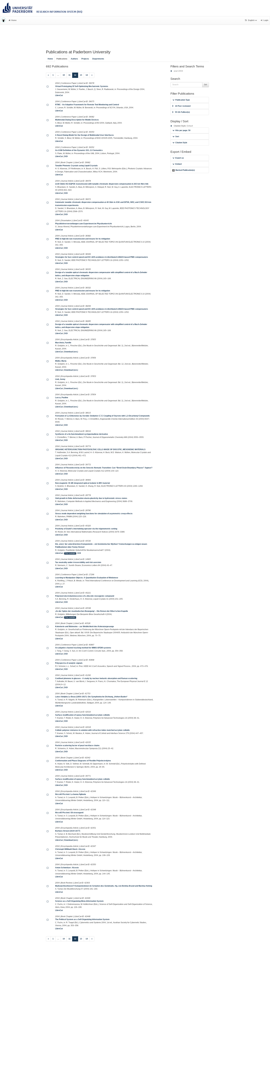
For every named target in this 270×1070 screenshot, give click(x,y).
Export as (179, 158)
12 (76, 75)
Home (14, 20)
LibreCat (59, 95)
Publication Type (182, 100)
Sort (177, 136)
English (251, 20)
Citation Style (181, 143)
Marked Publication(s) (184, 170)
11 (69, 75)
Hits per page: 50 (182, 130)
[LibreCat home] (3, 20)
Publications (61, 59)
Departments (98, 59)
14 (87, 75)
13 (81, 75)
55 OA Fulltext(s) (182, 112)
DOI (66, 156)
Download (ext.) (71, 352)
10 (64, 75)
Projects (85, 59)
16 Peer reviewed (182, 106)
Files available (70, 553)
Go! (205, 85)
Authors (74, 59)
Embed (178, 164)
